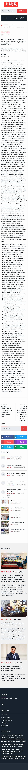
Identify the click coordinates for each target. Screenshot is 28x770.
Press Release (11, 485)
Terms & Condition (7, 720)
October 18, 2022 (17, 503)
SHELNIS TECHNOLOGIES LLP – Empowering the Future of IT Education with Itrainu (6, 410)
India (8, 475)
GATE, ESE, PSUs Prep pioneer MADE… (16, 473)
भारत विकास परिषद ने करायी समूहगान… (14, 456)
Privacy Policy (6, 717)
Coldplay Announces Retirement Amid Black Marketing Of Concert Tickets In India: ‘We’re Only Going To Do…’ (22, 412)
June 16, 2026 (17, 663)
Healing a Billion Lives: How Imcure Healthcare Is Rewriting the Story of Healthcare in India (12, 668)
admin (4, 54)
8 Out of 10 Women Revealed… (14, 465)
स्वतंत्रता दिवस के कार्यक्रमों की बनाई (17, 529)
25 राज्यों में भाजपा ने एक (15, 500)
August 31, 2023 (17, 510)
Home (5, 25)
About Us (4, 715)
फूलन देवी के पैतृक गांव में (15, 515)
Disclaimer (5, 725)
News (8, 458)
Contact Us (5, 723)
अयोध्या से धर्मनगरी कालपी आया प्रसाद (17, 508)
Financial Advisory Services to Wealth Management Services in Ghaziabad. (12, 624)
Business (9, 467)
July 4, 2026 (17, 619)
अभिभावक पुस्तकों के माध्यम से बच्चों (17, 522)
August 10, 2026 (18, 572)
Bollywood (12, 25)
